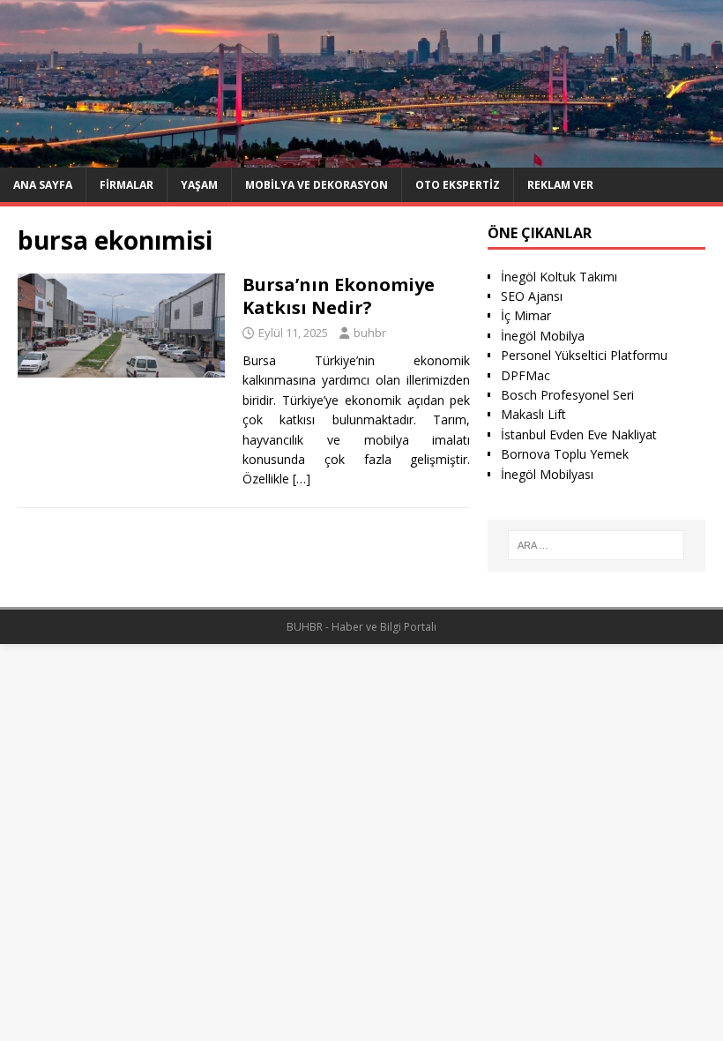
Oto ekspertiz (457, 184)
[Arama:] (596, 545)
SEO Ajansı (532, 296)
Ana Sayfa (42, 184)
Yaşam (199, 184)
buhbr (370, 333)
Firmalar (126, 184)
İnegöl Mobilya (543, 335)
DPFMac (525, 375)
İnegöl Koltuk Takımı (559, 276)
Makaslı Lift (533, 414)
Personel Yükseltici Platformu (584, 355)
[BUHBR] (361, 156)
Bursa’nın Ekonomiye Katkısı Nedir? (338, 296)
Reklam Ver (560, 184)
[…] (301, 478)
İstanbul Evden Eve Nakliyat (579, 434)
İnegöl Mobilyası (547, 474)
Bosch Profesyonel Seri (567, 394)
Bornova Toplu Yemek (565, 454)
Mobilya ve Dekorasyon (316, 184)
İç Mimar (526, 315)
